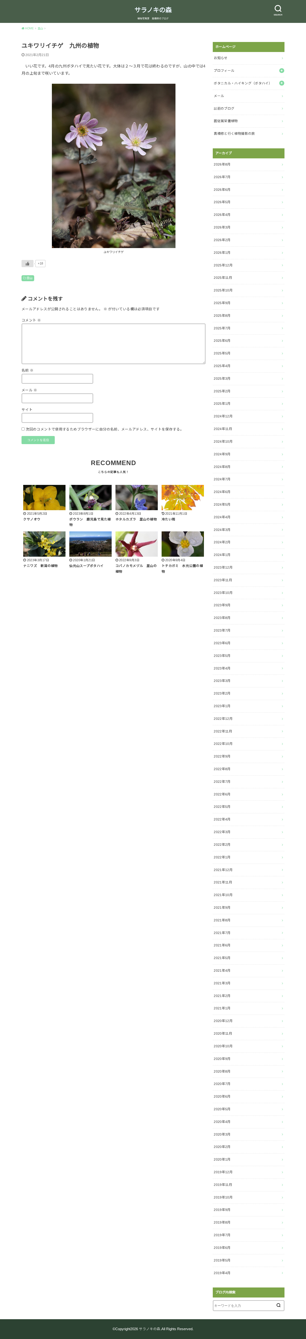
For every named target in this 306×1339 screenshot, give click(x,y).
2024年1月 (222, 555)
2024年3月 (222, 530)
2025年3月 (222, 378)
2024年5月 (222, 504)
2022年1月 (222, 857)
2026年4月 (222, 215)
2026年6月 (222, 190)
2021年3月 (222, 983)
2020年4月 (222, 1122)
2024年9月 (222, 454)
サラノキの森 (153, 10)
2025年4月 (222, 366)
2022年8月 (222, 769)
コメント (31, 320)
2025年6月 (222, 341)
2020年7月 (222, 1084)
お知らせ (220, 58)
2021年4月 (222, 970)
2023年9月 (222, 605)
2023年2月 (222, 693)
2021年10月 (223, 895)
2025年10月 (223, 290)
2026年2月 (222, 240)
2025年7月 (222, 328)
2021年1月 (222, 1008)
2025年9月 (222, 303)
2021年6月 (222, 945)
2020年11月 (223, 1033)
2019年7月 (222, 1235)
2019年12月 (223, 1172)
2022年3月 (222, 832)
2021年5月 (222, 958)
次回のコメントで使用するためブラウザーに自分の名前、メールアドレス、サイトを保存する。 (105, 429)
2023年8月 (222, 618)
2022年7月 (222, 782)
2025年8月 (222, 315)
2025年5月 (222, 353)
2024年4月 (222, 517)
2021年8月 (222, 920)
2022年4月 (222, 819)
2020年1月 (222, 1159)
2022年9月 (222, 756)
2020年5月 (222, 1109)
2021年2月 (222, 996)
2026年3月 (222, 227)
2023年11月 (223, 580)
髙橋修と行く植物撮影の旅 (234, 133)
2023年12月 (223, 567)
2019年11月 (223, 1185)
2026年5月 (222, 202)
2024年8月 (222, 467)
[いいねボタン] (27, 263)
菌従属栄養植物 (226, 121)
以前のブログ (224, 108)
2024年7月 (222, 479)
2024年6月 (222, 492)
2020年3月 (222, 1134)
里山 (30, 278)
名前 (28, 370)
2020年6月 (222, 1096)
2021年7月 (222, 933)
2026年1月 (222, 252)
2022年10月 (223, 744)
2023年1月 (222, 706)
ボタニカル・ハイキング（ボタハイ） (243, 83)
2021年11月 (223, 882)
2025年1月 (222, 403)
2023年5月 (222, 656)
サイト (27, 410)
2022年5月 (222, 807)
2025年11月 (223, 278)
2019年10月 (223, 1197)
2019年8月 (222, 1222)
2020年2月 (222, 1147)
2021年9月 (222, 907)
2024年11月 (223, 429)
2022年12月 (223, 719)
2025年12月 (223, 265)
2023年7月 (222, 630)
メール (29, 390)
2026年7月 (222, 177)
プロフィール (224, 71)
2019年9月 (222, 1210)
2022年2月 (222, 844)
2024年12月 (223, 416)
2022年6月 (222, 794)
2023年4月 (222, 668)
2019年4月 (222, 1273)
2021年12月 (223, 870)
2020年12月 (223, 1021)
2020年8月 (222, 1071)
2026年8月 (222, 164)
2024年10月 (223, 441)
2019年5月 (222, 1260)
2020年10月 (223, 1046)
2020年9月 (222, 1059)
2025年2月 (222, 391)
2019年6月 (222, 1248)
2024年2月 (222, 542)
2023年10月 (223, 593)
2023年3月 (222, 681)
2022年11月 (223, 731)
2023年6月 (222, 643)
